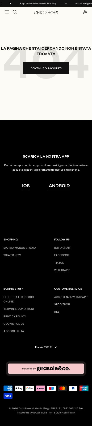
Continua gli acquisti (46, 68)
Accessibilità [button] (14, 331)
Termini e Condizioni (19, 308)
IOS (26, 185)
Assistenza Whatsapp (71, 296)
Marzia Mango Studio (20, 247)
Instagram (62, 247)
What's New (12, 255)
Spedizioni (62, 304)
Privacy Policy (15, 316)
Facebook (61, 255)
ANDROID (59, 185)
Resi (57, 311)
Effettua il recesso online (19, 299)
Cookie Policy (14, 323)
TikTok (59, 262)
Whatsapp (62, 269)
